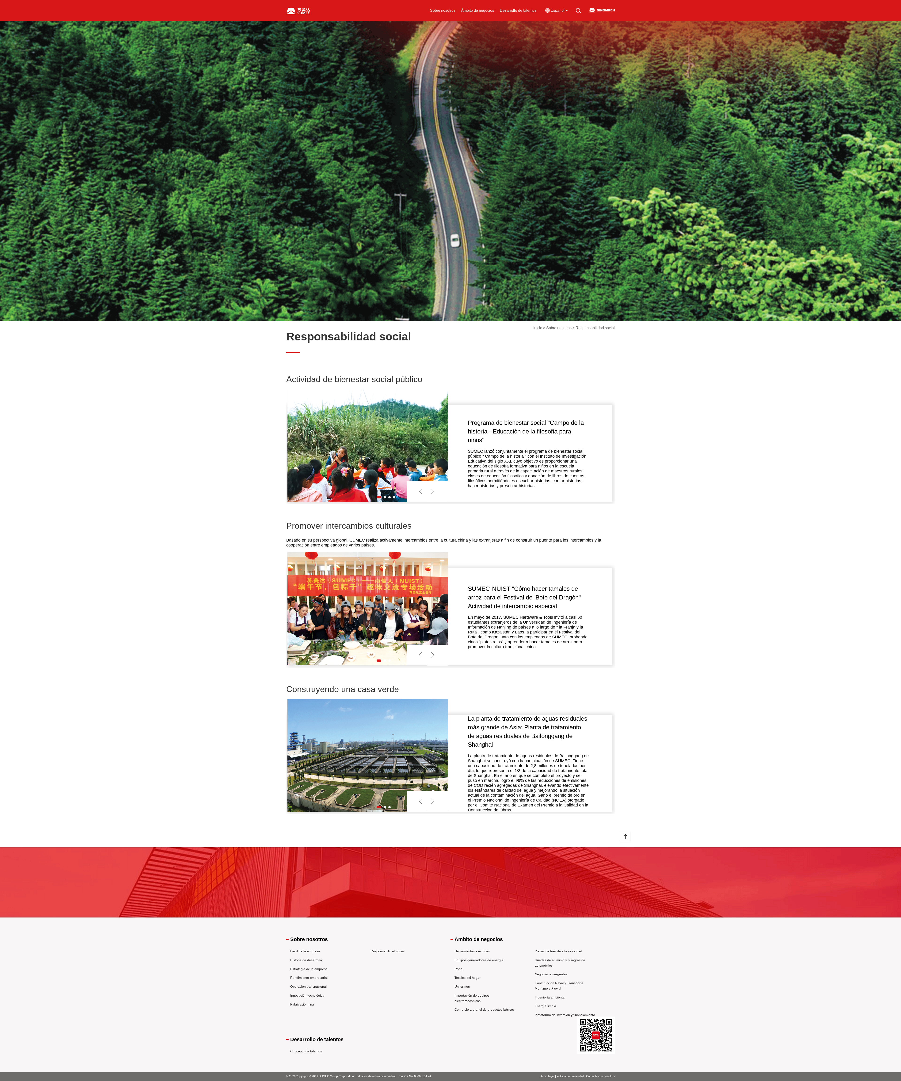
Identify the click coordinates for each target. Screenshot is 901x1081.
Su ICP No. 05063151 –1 (415, 1076)
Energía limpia (545, 1006)
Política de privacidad (570, 1076)
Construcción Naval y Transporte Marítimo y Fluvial (559, 985)
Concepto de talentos (306, 1051)
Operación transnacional (308, 986)
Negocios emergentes (551, 974)
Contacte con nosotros (600, 1076)
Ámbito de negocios (477, 10)
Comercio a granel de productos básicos (484, 1009)
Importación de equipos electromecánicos (471, 998)
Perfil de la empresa (305, 951)
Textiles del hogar (467, 977)
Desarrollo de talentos (518, 10)
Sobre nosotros (442, 10)
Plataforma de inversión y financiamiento (565, 1015)
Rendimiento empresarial (309, 977)
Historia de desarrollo (306, 960)
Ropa (458, 969)
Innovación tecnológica (307, 995)
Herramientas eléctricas (472, 951)
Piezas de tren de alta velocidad (558, 951)
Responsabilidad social (387, 951)
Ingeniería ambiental (550, 997)
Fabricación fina (302, 1004)
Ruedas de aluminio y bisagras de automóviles (560, 962)
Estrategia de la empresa (309, 969)
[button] (379, 497)
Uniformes (462, 986)
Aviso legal (547, 1076)
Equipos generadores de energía (479, 960)
